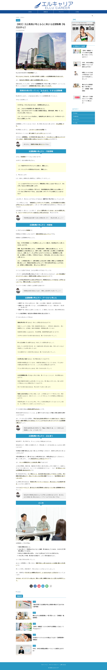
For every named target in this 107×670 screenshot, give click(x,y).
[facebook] (35, 586)
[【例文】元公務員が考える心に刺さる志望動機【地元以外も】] (42, 586)
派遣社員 (46, 11)
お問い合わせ (63, 664)
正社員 (29, 11)
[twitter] (31, 586)
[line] (46, 586)
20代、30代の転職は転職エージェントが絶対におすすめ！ (87, 65)
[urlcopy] (50, 586)
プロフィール (44, 664)
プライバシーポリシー (53, 664)
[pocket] (39, 586)
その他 (77, 11)
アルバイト (61, 11)
